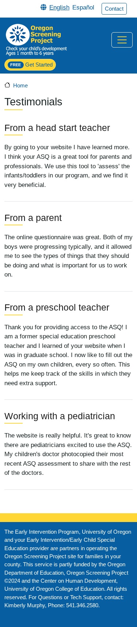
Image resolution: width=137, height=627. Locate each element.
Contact (114, 9)
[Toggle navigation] (122, 40)
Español (83, 7)
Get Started (31, 65)
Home (20, 86)
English (59, 7)
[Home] (36, 39)
